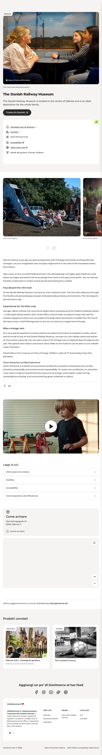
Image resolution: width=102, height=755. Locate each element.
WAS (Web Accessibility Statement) (83, 748)
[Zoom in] (95, 577)
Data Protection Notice (55, 748)
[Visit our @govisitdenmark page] (58, 692)
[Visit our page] (44, 692)
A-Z (81, 715)
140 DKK (14, 132)
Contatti (83, 718)
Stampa (46, 715)
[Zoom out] (95, 584)
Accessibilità (16, 142)
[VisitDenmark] (15, 704)
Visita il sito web (17, 147)
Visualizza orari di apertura (22, 127)
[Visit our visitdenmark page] (51, 692)
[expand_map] (94, 542)
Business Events (50, 718)
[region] (51, 426)
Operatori (47, 722)
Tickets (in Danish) (15, 112)
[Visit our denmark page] (36, 692)
